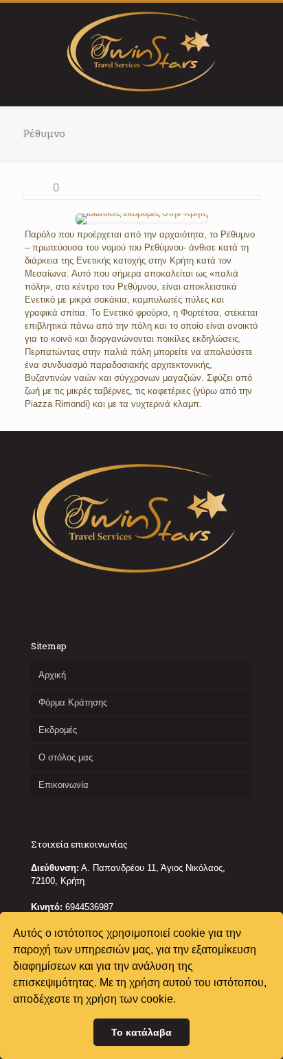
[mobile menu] (264, 30)
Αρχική (52, 675)
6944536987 (89, 907)
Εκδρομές (57, 730)
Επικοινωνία (63, 785)
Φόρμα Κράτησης (72, 702)
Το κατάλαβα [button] (141, 1032)
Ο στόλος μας (65, 757)
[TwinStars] (141, 51)
